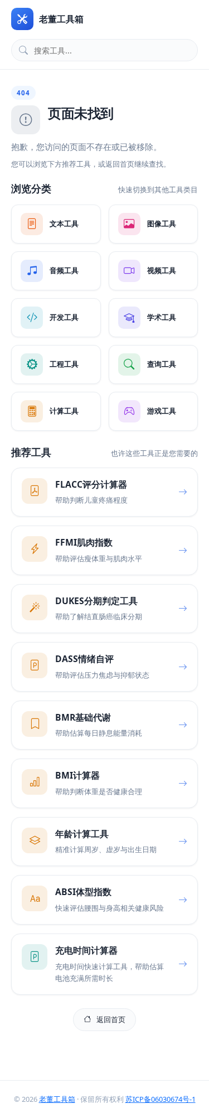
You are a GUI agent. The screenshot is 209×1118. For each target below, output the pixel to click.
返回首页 (110, 1019)
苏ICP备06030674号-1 (160, 1099)
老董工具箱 (57, 1099)
